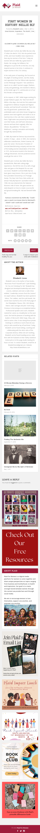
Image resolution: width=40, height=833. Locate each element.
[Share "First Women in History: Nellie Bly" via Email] (20, 235)
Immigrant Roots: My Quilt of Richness (18, 467)
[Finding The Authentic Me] (20, 425)
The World (26, 31)
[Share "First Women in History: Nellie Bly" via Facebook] (8, 231)
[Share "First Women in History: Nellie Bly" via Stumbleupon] (16, 235)
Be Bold (7, 410)
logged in (14, 483)
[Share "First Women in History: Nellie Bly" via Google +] (16, 231)
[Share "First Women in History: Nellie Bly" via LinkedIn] (28, 231)
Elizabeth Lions (18, 29)
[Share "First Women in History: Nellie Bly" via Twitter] (12, 231)
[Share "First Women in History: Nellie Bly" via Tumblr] (20, 231)
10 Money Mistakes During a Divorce (18, 383)
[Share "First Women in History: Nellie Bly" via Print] (24, 235)
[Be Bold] (20, 397)
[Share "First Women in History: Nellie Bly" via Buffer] (32, 231)
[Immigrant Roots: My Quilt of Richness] (20, 454)
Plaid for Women (22, 828)
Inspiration (18, 31)
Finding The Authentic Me (14, 439)
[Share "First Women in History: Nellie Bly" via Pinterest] (24, 231)
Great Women (9, 31)
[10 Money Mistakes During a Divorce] (20, 370)
